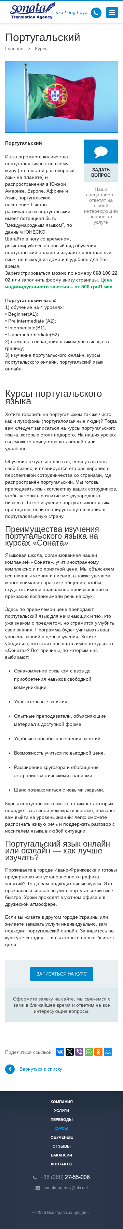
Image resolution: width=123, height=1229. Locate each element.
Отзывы (62, 1146)
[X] (70, 1052)
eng (71, 12)
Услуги (61, 1111)
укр (59, 12)
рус (83, 12)
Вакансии (61, 1155)
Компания (62, 1102)
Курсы (61, 1128)
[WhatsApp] (89, 1052)
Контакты (61, 1164)
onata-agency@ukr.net (67, 1188)
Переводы (62, 1119)
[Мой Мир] (108, 1052)
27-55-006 (65, 1177)
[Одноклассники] (98, 1052)
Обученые (62, 1137)
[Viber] (79, 1052)
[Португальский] (61, 96)
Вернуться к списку (40, 1069)
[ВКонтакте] (60, 1052)
